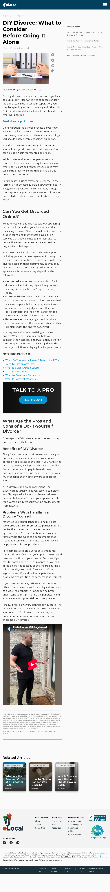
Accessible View (42, 870)
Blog (4, 15)
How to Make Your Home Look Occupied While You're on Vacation (85, 48)
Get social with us (10, 838)
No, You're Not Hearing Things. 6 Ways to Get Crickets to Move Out (84, 33)
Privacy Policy (82, 870)
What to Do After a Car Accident (23, 375)
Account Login (74, 821)
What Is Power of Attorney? (21, 379)
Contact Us (40, 828)
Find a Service (58, 821)
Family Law (19, 15)
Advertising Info (75, 824)
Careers (38, 824)
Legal (10, 15)
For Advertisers (76, 818)
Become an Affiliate (73, 829)
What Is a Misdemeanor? (19, 371)
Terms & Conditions (54, 870)
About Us (39, 821)
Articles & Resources (56, 826)
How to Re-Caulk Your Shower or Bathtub (83, 41)
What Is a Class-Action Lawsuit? (23, 367)
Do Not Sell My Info (70, 870)
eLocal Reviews (75, 834)
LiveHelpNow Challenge (97, 838)
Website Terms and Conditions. (28, 728)
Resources (57, 818)
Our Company (41, 818)
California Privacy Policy (96, 870)
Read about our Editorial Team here (81, 55)
